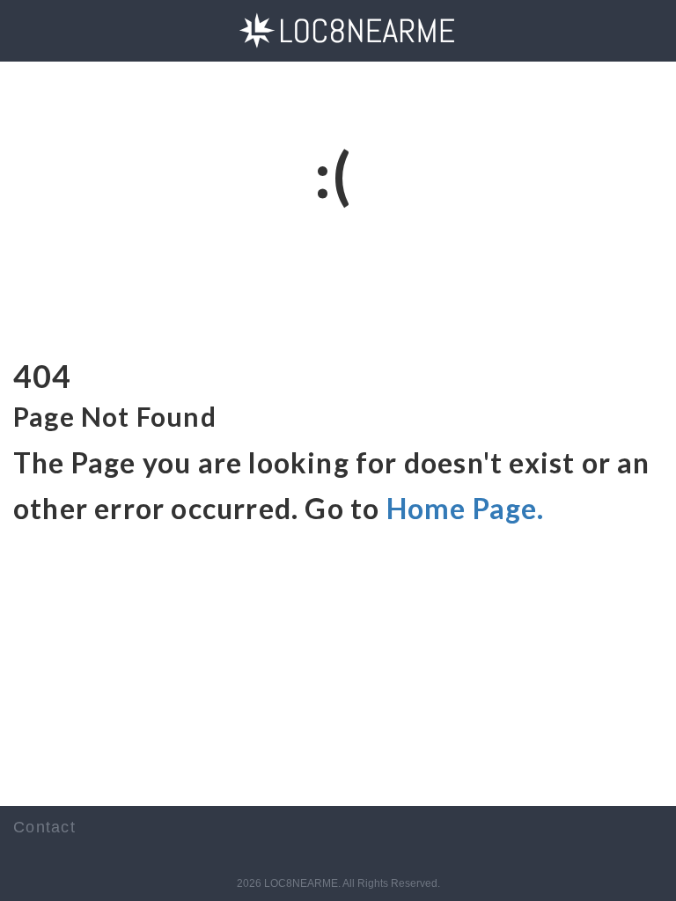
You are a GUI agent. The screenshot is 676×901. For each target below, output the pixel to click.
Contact (44, 827)
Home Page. (465, 508)
